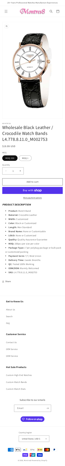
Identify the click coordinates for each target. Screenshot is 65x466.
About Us (10, 309)
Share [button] (8, 281)
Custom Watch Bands (16, 382)
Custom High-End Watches (19, 375)
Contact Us (11, 342)
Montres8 (27, 460)
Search (9, 316)
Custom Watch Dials (16, 389)
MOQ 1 (25, 158)
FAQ (8, 323)
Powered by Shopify (39, 460)
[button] (6, 11)
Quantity (6, 165)
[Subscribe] (47, 408)
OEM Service (12, 349)
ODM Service (12, 356)
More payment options (32, 198)
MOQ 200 (9, 158)
